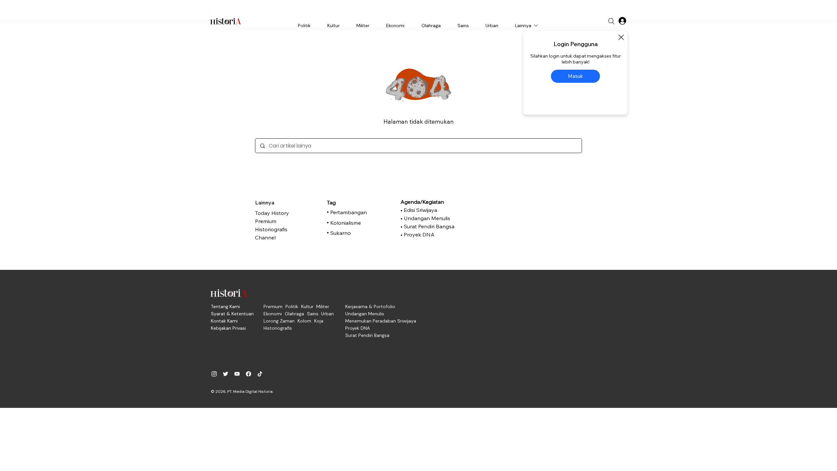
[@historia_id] (226, 374)
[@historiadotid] (237, 374)
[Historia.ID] (225, 21)
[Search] (611, 21)
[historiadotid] (214, 374)
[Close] (621, 37)
